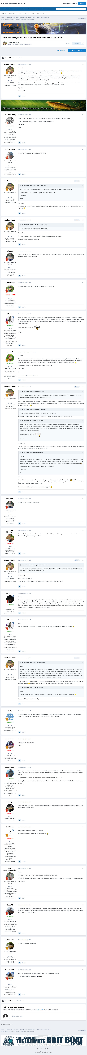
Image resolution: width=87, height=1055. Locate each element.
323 (11, 886)
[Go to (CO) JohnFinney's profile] (10, 120)
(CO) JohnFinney (10, 114)
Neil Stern (10, 827)
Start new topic (61, 50)
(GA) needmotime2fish (9, 869)
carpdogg (10, 593)
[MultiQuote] (19, 96)
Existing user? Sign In (69, 3)
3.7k (10, 80)
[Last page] (13, 58)
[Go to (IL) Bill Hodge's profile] (10, 288)
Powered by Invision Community (43, 1052)
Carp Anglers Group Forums (13, 3)
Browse (16, 9)
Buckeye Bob (10, 149)
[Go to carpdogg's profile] (10, 599)
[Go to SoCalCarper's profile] (10, 773)
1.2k (11, 165)
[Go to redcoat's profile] (10, 358)
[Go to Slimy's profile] (10, 716)
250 (11, 267)
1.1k (11, 328)
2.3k (10, 366)
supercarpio (9, 739)
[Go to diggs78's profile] (10, 911)
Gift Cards (44, 9)
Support (36, 9)
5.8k (10, 956)
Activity (23, 9)
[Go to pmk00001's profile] (10, 946)
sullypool (9, 251)
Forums (4, 13)
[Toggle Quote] (20, 185)
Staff (32, 13)
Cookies (47, 1049)
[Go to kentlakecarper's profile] (5, 43)
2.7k (10, 753)
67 (11, 546)
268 (11, 298)
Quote (23, 96)
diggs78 (10, 905)
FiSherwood (9, 970)
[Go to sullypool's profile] (10, 257)
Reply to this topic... (17, 1016)
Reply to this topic (77, 50)
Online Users (40, 13)
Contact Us (40, 1049)
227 (11, 816)
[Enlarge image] (62, 73)
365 (11, 919)
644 (11, 984)
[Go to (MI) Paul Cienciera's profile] (10, 538)
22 (11, 608)
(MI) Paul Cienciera (9, 531)
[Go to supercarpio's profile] (10, 745)
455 (11, 782)
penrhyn (10, 802)
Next (9, 57)
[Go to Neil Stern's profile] (10, 833)
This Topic (77, 9)
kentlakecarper (14, 42)
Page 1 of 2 (20, 57)
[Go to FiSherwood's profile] (10, 975)
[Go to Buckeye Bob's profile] (10, 155)
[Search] (84, 9)
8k (10, 841)
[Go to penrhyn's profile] (10, 808)
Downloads (12, 13)
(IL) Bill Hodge (10, 282)
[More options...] (82, 64)
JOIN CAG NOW (7, 9)
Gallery (26, 13)
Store (29, 9)
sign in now (40, 1009)
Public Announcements (25, 44)
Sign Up (82, 3)
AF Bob (9, 314)
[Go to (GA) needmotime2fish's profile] (10, 876)
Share (68, 43)
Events (19, 13)
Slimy (10, 711)
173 (11, 129)
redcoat (10, 352)
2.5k (10, 725)
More (51, 9)
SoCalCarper (10, 767)
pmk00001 (10, 940)
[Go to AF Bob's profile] (10, 320)
